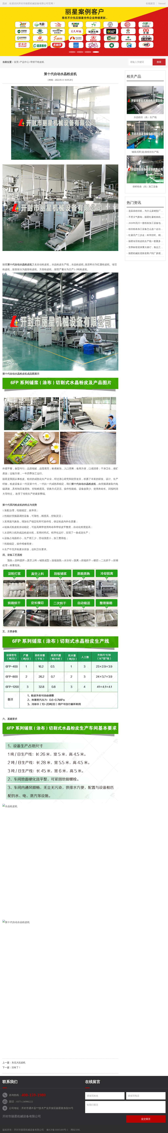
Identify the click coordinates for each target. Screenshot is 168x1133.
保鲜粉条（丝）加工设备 (145, 186)
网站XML (75, 1130)
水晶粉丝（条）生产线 (145, 117)
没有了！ (16, 1067)
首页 (16, 62)
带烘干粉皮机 (37, 62)
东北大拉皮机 (18, 1062)
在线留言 (150, 3)
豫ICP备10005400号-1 (57, 1130)
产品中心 (24, 62)
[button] (72, 52)
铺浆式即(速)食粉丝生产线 (145, 152)
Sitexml (162, 3)
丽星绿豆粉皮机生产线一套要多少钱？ (148, 241)
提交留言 (145, 1119)
